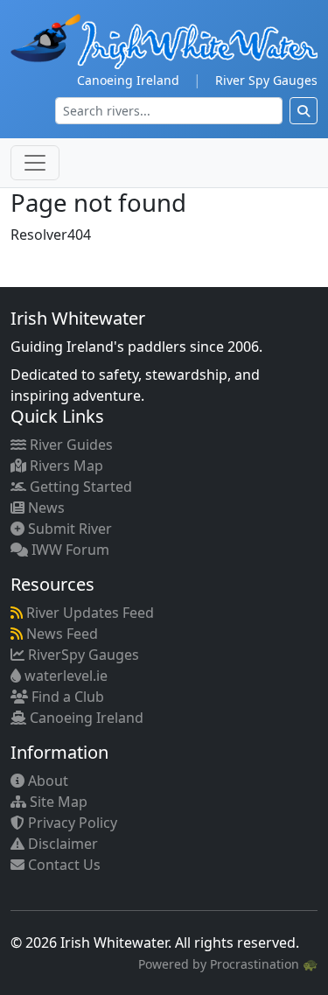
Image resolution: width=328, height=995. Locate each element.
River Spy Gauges (266, 80)
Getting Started (79, 486)
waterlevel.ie (64, 675)
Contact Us (62, 864)
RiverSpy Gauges (81, 654)
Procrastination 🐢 (264, 964)
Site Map (56, 801)
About (46, 780)
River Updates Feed (88, 612)
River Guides (69, 444)
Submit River (68, 528)
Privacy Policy (70, 822)
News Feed (60, 633)
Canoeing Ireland (128, 80)
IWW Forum (68, 549)
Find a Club (66, 696)
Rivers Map (64, 465)
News (44, 507)
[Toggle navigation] (34, 162)
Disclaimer (61, 843)
